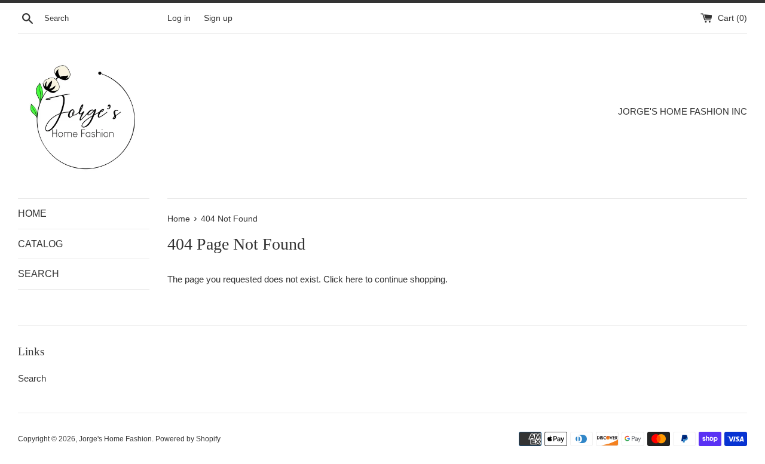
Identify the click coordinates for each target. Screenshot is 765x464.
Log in (179, 18)
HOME (32, 213)
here (354, 279)
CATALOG (40, 244)
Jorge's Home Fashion (115, 439)
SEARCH (38, 274)
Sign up (218, 18)
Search (32, 378)
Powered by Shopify (188, 439)
